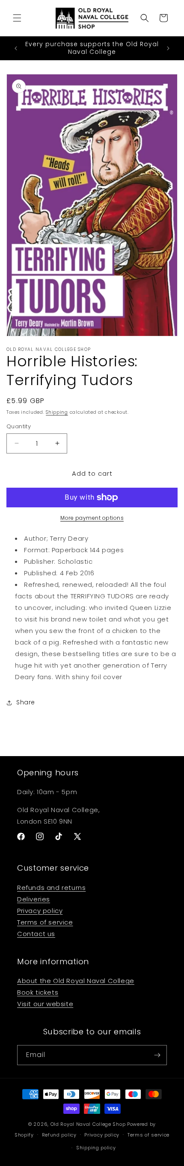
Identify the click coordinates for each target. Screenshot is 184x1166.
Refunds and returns (51, 887)
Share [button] (25, 702)
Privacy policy (39, 910)
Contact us (36, 933)
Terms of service (45, 922)
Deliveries (33, 899)
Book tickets (37, 992)
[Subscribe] (157, 1055)
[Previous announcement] (15, 48)
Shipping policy (96, 1147)
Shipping (57, 412)
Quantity (18, 426)
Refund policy (59, 1134)
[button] (17, 18)
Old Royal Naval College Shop (88, 1124)
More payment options (92, 517)
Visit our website (45, 1003)
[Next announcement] (168, 48)
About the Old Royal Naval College (75, 980)
